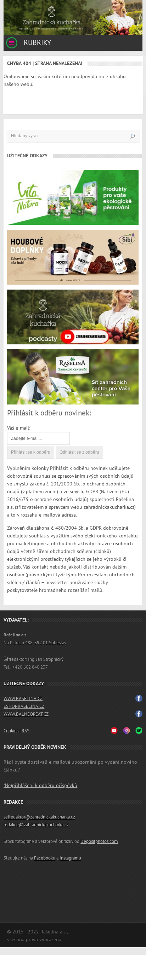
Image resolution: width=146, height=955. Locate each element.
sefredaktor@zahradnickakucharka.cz (39, 817)
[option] (73, 17)
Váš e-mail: (18, 428)
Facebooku (44, 858)
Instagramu (70, 858)
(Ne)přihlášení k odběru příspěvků (40, 785)
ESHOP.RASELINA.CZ (24, 706)
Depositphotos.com (99, 841)
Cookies (11, 731)
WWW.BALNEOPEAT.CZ (26, 714)
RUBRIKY (36, 43)
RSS (25, 731)
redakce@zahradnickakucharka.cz (36, 825)
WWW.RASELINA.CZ (23, 698)
